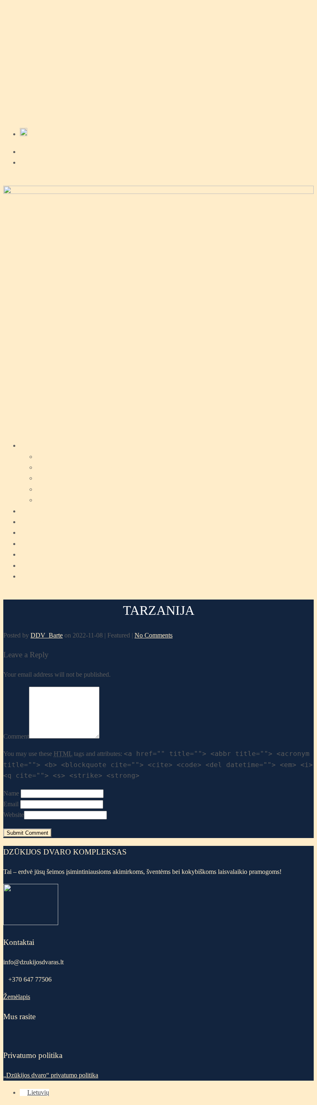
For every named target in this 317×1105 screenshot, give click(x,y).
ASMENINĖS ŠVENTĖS (71, 499)
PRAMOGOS (38, 554)
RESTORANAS (42, 521)
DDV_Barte (47, 635)
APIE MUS (35, 565)
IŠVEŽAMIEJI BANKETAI (58, 532)
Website (13, 814)
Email (11, 804)
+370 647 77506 (25, 50)
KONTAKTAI (39, 576)
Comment (16, 736)
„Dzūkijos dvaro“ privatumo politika (50, 1075)
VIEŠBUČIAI (39, 511)
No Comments (154, 635)
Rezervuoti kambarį (28, 98)
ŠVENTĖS (35, 445)
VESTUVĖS (53, 456)
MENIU (31, 543)
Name (11, 793)
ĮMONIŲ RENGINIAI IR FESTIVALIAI (91, 478)
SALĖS (46, 489)
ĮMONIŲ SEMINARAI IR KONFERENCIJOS (100, 467)
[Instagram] (22, 162)
